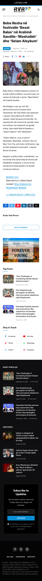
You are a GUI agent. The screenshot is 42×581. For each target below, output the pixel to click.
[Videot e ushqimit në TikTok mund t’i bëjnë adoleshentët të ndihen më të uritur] (8, 436)
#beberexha (25, 184)
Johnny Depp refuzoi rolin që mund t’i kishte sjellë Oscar (27, 452)
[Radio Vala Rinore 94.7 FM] (22, 9)
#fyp (16, 184)
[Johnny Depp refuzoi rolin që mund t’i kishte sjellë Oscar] (8, 453)
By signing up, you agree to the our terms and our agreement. (22, 526)
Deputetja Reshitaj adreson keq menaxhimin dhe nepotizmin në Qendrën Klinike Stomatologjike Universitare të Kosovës (27, 311)
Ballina (10, 557)
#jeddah (22, 187)
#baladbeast (12, 187)
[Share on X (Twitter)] (16, 56)
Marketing (20, 557)
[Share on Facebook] (12, 56)
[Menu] (3, 9)
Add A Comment (21, 227)
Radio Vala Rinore (11, 215)
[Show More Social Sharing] (28, 56)
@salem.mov (12, 177)
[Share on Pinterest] (20, 56)
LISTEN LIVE (21, 3)
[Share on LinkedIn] (23, 56)
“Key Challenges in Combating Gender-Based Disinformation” (27, 278)
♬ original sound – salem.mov (20, 194)
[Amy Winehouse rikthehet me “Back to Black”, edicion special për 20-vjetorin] (8, 468)
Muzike (6, 48)
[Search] (38, 9)
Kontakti (31, 557)
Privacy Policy (26, 526)
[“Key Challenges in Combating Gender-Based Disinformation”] (8, 279)
